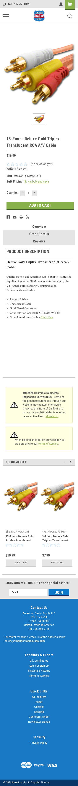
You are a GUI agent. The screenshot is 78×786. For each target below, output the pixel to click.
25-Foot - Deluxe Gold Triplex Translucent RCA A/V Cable (19, 539)
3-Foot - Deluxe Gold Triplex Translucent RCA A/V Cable (55, 539)
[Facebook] (8, 217)
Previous (65, 462)
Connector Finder (39, 716)
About (39, 701)
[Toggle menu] (6, 16)
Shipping (39, 711)
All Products (39, 696)
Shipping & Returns (39, 670)
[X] (27, 217)
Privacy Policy (39, 742)
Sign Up (44, 665)
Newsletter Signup (39, 721)
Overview (39, 227)
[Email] (14, 217)
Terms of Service (48, 443)
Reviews (39, 241)
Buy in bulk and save (36, 181)
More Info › (52, 416)
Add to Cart (21, 562)
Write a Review (16, 168)
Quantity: (12, 192)
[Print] (21, 217)
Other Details (39, 234)
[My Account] (61, 4)
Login (32, 665)
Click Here (47, 317)
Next (71, 462)
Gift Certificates (39, 660)
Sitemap (45, 782)
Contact (39, 706)
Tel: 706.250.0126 (19, 4)
